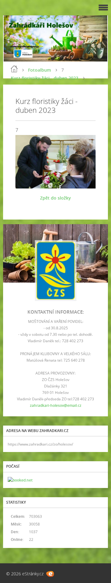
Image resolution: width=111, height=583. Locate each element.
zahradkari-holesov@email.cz (55, 405)
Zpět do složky (55, 198)
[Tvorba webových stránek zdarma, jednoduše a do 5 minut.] (50, 574)
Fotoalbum (39, 70)
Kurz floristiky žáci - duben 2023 (44, 78)
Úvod (14, 69)
